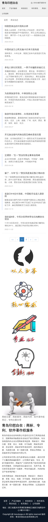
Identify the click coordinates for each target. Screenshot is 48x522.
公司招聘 (5, 13)
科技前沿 (24, 8)
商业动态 (14, 20)
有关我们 (24, 503)
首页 (3, 8)
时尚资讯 (35, 8)
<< (12, 239)
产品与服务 (13, 8)
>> (36, 239)
